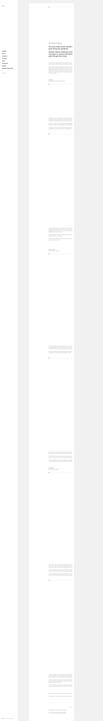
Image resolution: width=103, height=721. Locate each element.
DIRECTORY (4, 73)
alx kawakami (72, 707)
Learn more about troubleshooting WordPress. (57, 712)
